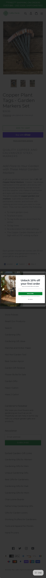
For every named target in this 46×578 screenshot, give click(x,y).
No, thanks (30, 299)
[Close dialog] (43, 276)
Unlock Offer (30, 293)
